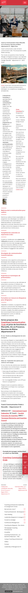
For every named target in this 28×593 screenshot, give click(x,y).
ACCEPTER (8, 591)
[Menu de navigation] (25, 2)
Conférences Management (11, 522)
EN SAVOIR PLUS (17, 591)
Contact (6, 544)
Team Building (8, 514)
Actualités (9, 8)
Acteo (2, 85)
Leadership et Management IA (12, 547)
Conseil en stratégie (9, 520)
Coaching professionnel (13, 28)
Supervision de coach (14, 29)
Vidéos (6, 541)
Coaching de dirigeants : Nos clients (14, 525)
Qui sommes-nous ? (10, 509)
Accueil (4, 8)
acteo (5, 26)
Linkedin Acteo (19, 189)
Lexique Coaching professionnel (13, 539)
